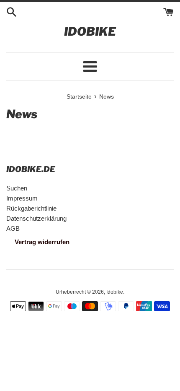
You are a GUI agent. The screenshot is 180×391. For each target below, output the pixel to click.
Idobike (90, 31)
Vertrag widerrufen (42, 241)
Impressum (22, 198)
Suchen (16, 188)
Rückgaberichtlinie (31, 208)
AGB (13, 228)
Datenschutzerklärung (36, 218)
